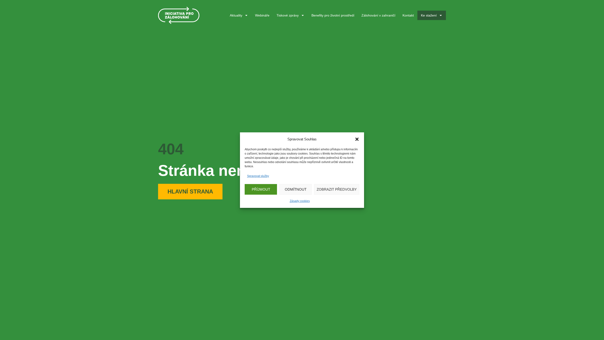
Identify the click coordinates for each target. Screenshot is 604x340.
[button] (357, 139)
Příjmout (261, 189)
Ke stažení (429, 15)
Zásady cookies (300, 201)
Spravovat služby (258, 176)
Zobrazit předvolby (337, 189)
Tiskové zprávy (288, 15)
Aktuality (236, 15)
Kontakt (408, 15)
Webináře (262, 15)
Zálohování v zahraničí (378, 15)
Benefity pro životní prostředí (332, 15)
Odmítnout (295, 189)
